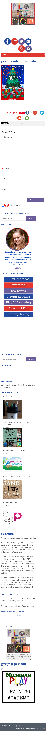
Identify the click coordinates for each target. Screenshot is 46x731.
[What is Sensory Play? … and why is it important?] (12, 447)
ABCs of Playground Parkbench (15, 450)
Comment (7, 137)
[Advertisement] (23, 32)
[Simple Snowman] (12, 419)
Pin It (21, 123)
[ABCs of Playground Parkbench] (12, 473)
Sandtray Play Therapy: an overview (16, 476)
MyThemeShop (29, 728)
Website (5, 189)
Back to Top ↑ (41, 728)
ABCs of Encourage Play (12, 502)
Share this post (10, 112)
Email (5, 179)
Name (5, 168)
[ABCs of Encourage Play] (12, 525)
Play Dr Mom (5, 726)
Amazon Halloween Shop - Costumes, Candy (18, 606)
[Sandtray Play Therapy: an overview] (12, 499)
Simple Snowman (9, 396)
